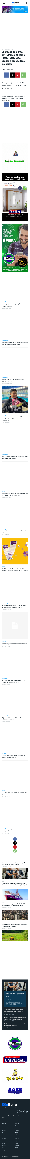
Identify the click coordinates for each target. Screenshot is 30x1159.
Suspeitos (4, 100)
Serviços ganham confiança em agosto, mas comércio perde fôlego (14, 863)
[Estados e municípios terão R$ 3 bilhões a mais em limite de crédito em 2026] (15, 915)
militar (23, 96)
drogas (9, 96)
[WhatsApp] (15, 851)
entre (12, 96)
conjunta (4, 96)
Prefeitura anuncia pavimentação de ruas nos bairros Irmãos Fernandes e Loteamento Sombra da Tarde (15, 304)
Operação (4, 98)
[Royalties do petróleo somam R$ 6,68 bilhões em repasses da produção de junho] (15, 894)
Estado (11, 49)
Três (9, 100)
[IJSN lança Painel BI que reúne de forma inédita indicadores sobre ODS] (15, 663)
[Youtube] (27, 1111)
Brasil (3, 860)
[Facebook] (15, 839)
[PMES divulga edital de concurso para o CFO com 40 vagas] (15, 812)
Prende (21, 98)
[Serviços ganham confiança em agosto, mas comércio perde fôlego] (15, 873)
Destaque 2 (5, 377)
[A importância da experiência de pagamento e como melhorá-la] (15, 625)
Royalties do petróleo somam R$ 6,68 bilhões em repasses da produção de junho (15, 884)
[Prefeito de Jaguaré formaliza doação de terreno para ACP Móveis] (15, 737)
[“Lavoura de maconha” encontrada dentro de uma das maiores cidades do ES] (15, 324)
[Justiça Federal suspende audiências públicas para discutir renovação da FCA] (15, 476)
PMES (9, 98)
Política (4, 753)
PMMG (12, 98)
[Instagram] (20, 1111)
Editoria (7, 49)
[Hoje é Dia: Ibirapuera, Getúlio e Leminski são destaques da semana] (15, 700)
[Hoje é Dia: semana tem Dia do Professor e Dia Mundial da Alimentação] (15, 438)
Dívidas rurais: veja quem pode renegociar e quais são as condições (14, 925)
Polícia (16, 98)
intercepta (18, 96)
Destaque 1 (5, 301)
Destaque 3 (5, 340)
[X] (15, 843)
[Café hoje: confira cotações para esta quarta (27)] (15, 775)
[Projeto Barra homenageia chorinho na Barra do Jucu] (15, 513)
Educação (4, 641)
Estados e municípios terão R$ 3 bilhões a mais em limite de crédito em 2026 (14, 904)
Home (3, 49)
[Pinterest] (15, 847)
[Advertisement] (15, 29)
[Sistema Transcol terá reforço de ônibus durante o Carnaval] (15, 362)
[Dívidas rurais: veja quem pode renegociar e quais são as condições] (15, 935)
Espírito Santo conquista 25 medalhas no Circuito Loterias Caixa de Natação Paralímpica (14, 418)
